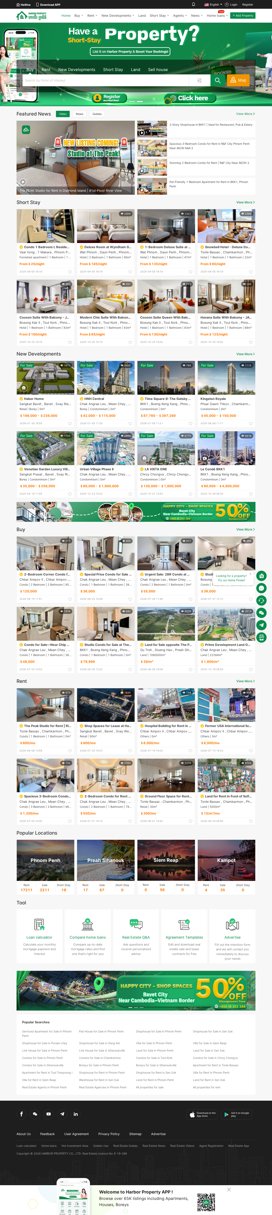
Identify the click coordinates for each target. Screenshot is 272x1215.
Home (66, 15)
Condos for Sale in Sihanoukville (43, 1065)
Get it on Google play (240, 1114)
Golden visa (100, 1145)
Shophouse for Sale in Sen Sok (213, 1031)
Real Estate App (238, 1145)
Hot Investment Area (75, 1145)
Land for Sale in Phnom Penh (154, 1050)
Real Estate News (154, 1145)
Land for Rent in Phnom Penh (155, 1080)
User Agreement (76, 1134)
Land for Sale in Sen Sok (209, 1050)
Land (142, 15)
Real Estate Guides (125, 1145)
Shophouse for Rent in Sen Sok (156, 1072)
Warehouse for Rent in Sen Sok (99, 1080)
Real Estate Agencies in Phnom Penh (102, 1087)
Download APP (50, 4)
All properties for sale (149, 1087)
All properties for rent (206, 1087)
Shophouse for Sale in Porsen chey (44, 1043)
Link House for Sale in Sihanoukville (102, 1050)
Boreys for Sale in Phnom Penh (99, 1065)
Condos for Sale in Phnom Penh (42, 1057)
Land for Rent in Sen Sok (209, 1080)
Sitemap (135, 1134)
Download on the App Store (206, 1114)
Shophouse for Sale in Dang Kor (99, 1043)
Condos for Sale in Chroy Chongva (215, 1057)
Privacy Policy (109, 1134)
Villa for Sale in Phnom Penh (154, 1043)
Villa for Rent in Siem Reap (39, 1080)
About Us (24, 1134)
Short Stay (158, 15)
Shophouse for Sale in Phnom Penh (158, 1031)
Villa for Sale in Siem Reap (210, 1043)
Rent (90, 15)
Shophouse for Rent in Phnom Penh (102, 1072)
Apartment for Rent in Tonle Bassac (216, 1065)
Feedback (47, 1134)
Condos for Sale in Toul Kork (154, 1057)
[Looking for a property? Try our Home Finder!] (261, 576)
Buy (77, 15)
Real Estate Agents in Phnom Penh (44, 1087)
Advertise (158, 1134)
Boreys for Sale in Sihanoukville (156, 1065)
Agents (178, 15)
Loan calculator (26, 1145)
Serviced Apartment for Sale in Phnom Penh (47, 1033)
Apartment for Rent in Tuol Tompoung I (47, 1072)
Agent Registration (211, 1145)
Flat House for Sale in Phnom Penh (101, 1031)
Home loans (49, 1145)
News (195, 15)
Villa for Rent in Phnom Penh (211, 1072)
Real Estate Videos (182, 1145)
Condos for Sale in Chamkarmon (100, 1057)
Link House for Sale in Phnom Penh (44, 1050)
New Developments (116, 15)
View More (244, 114)
